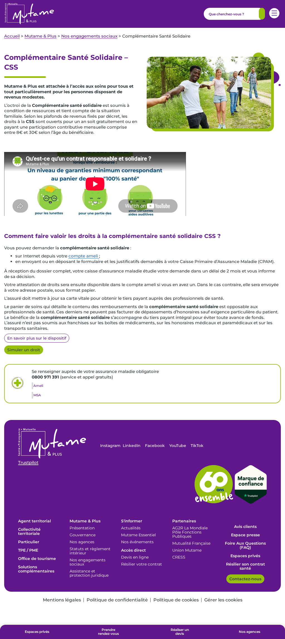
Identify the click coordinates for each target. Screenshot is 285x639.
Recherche (262, 13)
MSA (37, 395)
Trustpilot (28, 462)
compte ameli (83, 256)
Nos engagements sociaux (89, 36)
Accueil (12, 36)
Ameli (38, 386)
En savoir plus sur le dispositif (36, 338)
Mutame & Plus (40, 36)
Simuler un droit (23, 349)
